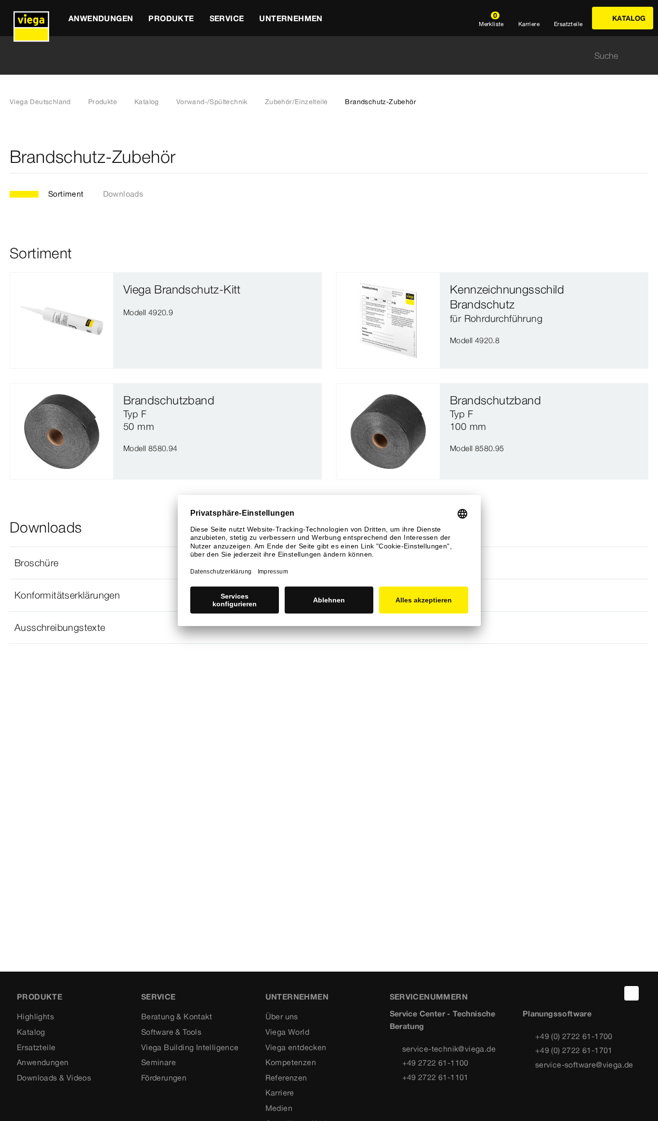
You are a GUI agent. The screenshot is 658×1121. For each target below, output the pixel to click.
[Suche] (642, 55)
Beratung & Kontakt (176, 1016)
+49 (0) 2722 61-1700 (574, 1036)
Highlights (35, 1016)
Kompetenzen (290, 1062)
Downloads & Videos (54, 1077)
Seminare (158, 1062)
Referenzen (286, 1077)
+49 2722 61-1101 (435, 1077)
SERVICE (158, 996)
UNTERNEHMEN (297, 996)
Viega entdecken (296, 1047)
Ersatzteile (36, 1047)
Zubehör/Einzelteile (296, 101)
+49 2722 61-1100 (435, 1063)
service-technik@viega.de (449, 1049)
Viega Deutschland (40, 101)
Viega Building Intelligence (190, 1047)
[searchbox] (321, 55)
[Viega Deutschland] (31, 18)
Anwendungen (42, 1062)
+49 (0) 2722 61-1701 (574, 1050)
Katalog (146, 101)
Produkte (102, 101)
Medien (278, 1108)
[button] (329, 627)
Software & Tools (171, 1032)
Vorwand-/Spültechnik (212, 101)
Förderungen (163, 1077)
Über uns (281, 1016)
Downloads (123, 194)
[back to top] (631, 993)
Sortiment (66, 194)
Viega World (287, 1032)
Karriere (279, 1092)
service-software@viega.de (584, 1064)
